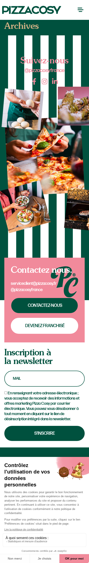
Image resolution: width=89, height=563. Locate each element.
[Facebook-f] (34, 81)
